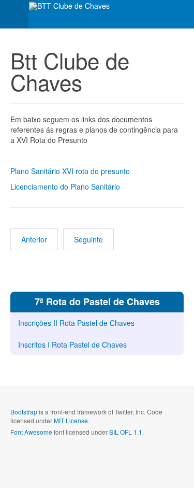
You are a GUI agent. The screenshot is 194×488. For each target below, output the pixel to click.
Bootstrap (23, 411)
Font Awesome (31, 431)
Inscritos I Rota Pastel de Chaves (72, 344)
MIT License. (71, 420)
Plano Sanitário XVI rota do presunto (70, 171)
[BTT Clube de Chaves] (69, 6)
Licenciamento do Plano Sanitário (65, 186)
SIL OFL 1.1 (125, 431)
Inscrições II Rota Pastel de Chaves (76, 323)
